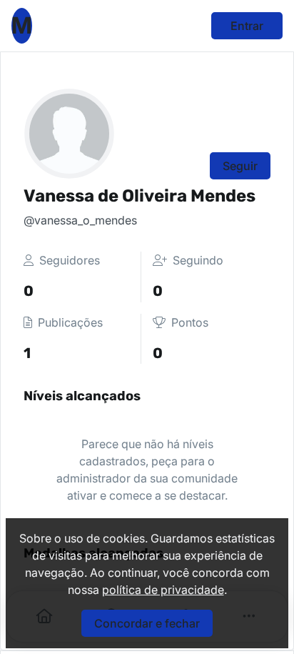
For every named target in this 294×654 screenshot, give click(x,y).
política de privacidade (163, 590)
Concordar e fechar (147, 623)
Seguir (240, 166)
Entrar (246, 26)
